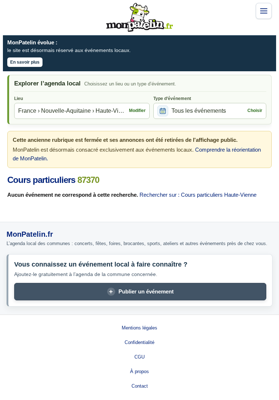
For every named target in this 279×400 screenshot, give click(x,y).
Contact (140, 386)
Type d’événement (172, 98)
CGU (139, 357)
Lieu (18, 98)
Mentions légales (139, 328)
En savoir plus (25, 62)
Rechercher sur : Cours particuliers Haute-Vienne (198, 195)
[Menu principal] (264, 11)
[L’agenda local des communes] (139, 17)
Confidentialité (139, 342)
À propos (139, 371)
